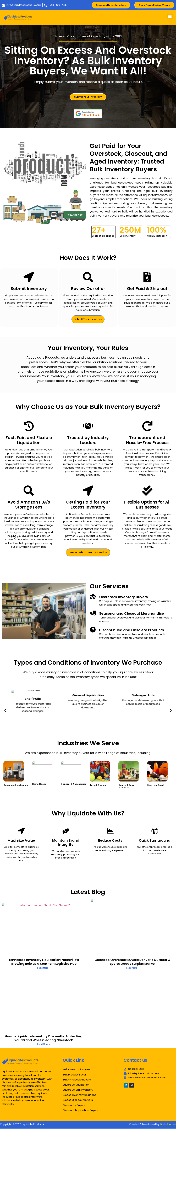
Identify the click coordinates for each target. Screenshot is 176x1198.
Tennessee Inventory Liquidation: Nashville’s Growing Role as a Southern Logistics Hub (43, 962)
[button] (170, 16)
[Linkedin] (126, 1085)
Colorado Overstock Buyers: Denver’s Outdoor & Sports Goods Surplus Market (132, 962)
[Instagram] (131, 1085)
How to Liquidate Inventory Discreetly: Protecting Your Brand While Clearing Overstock (43, 1038)
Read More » (43, 967)
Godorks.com (168, 1124)
